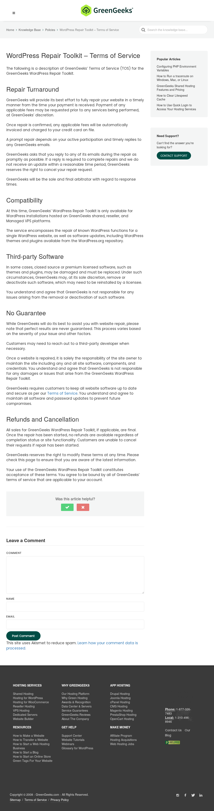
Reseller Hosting (24, 706)
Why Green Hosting (75, 698)
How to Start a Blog (25, 752)
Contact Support (173, 156)
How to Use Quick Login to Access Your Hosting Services (176, 107)
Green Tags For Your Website (32, 760)
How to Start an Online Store (32, 756)
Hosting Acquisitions (123, 740)
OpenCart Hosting (122, 719)
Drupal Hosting (120, 694)
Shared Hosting (23, 694)
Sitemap (15, 800)
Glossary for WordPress (77, 748)
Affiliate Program (121, 735)
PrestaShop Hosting (123, 714)
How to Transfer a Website (30, 740)
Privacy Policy (60, 800)
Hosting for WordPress (28, 698)
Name (10, 599)
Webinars (68, 744)
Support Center (72, 735)
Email (10, 617)
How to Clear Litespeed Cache (172, 97)
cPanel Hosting (120, 702)
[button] (12, 10)
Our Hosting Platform (75, 694)
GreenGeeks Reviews (76, 714)
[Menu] (14, 13)
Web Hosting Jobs (122, 744)
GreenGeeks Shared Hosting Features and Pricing (176, 88)
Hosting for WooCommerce (31, 702)
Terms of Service (62, 393)
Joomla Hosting (120, 698)
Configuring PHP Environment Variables (176, 68)
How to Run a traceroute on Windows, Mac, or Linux (175, 78)
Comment (14, 553)
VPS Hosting (21, 710)
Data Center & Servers (77, 706)
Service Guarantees (75, 710)
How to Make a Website (28, 735)
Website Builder (23, 719)
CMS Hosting (118, 706)
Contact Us (173, 730)
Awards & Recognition (76, 702)
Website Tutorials (73, 740)
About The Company (75, 719)
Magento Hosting (121, 710)
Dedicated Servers (25, 714)
